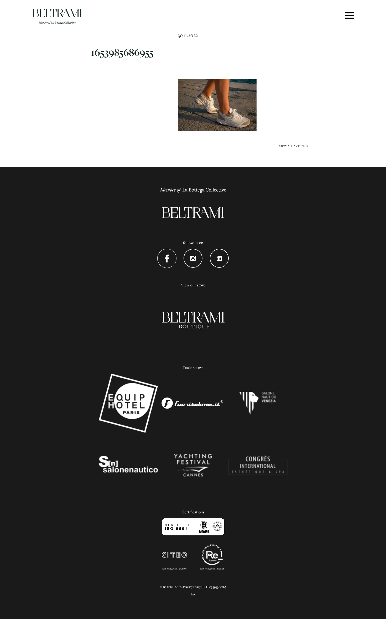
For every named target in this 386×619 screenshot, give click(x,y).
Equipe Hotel (128, 403)
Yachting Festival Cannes (193, 465)
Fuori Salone (193, 403)
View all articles (293, 146)
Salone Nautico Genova (128, 465)
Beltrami (57, 16)
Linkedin (219, 258)
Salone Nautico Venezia (257, 403)
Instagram (193, 258)
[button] (349, 15)
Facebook (166, 258)
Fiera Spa (257, 465)
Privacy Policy (192, 587)
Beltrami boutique (193, 320)
